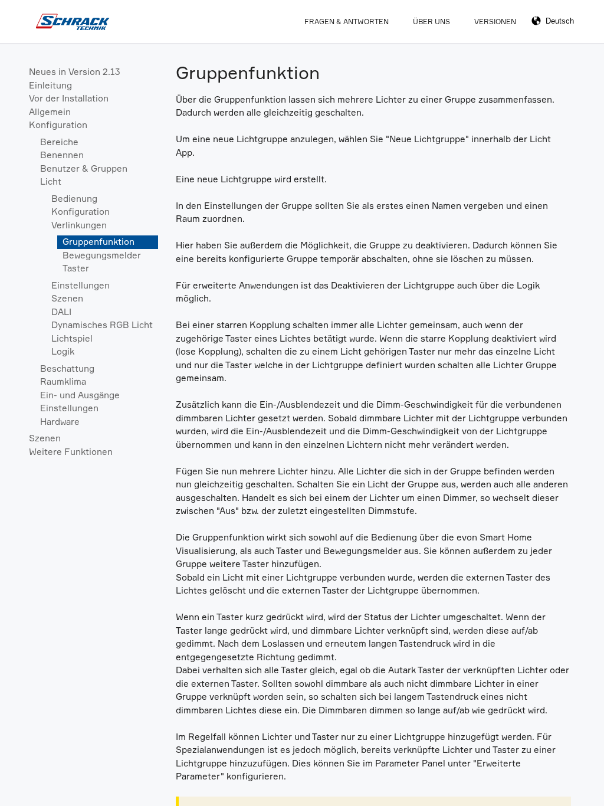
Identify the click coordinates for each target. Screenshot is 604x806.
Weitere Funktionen (71, 451)
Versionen (495, 21)
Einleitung (50, 85)
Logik (62, 351)
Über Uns (431, 21)
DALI (61, 311)
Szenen (67, 298)
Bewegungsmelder (102, 255)
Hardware (60, 421)
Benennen (62, 154)
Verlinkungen (79, 225)
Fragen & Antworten (346, 21)
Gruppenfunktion (98, 241)
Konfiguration (58, 124)
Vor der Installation (69, 98)
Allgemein (50, 111)
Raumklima (63, 381)
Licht (50, 181)
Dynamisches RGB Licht (102, 324)
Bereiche (59, 142)
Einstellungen (80, 285)
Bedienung (74, 198)
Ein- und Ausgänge (80, 395)
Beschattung (67, 368)
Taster (76, 268)
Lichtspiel (72, 338)
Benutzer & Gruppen (83, 168)
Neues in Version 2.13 (74, 71)
